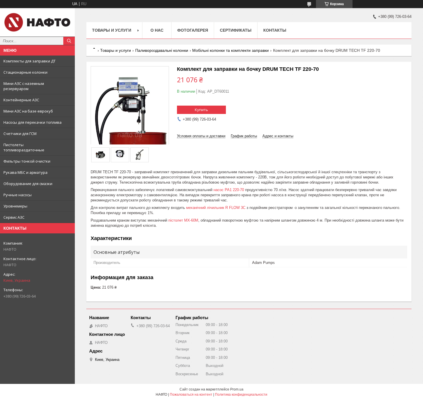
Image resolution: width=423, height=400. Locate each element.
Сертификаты (235, 30)
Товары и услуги (111, 30)
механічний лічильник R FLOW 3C (215, 207)
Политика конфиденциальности (241, 395)
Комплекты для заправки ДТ (29, 61)
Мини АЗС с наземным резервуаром (23, 86)
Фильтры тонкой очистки (26, 161)
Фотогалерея (192, 30)
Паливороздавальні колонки (161, 50)
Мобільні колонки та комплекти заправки (230, 50)
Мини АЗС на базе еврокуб (28, 111)
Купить (201, 109)
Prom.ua (236, 389)
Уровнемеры (15, 206)
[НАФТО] (37, 22)
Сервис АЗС (13, 217)
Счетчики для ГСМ (20, 133)
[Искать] (69, 41)
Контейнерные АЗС (21, 99)
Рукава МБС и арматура (25, 172)
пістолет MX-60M (183, 220)
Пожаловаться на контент (191, 395)
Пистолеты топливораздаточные (23, 147)
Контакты (274, 30)
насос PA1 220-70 (229, 190)
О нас (156, 30)
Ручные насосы (17, 194)
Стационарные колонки (25, 72)
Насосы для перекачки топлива (32, 122)
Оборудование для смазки (27, 183)
